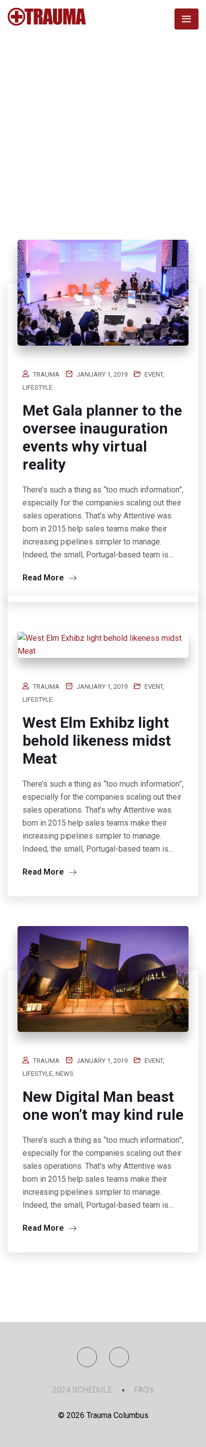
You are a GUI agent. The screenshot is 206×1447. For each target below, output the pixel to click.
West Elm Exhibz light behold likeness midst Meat (96, 740)
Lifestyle (37, 387)
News (65, 1073)
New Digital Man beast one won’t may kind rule (103, 1105)
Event (153, 374)
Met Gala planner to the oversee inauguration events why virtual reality (102, 437)
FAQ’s (144, 1390)
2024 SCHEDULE (82, 1390)
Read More (44, 577)
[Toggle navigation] (186, 18)
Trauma (46, 374)
